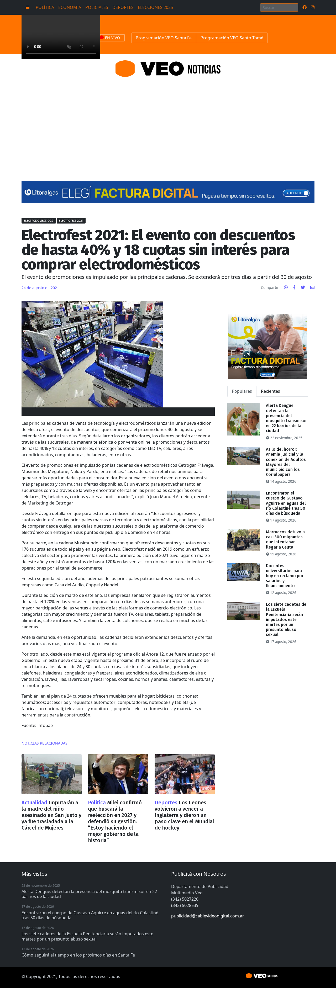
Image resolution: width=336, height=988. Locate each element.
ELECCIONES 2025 (155, 7)
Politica (97, 802)
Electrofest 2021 (71, 220)
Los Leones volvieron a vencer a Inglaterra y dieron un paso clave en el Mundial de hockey (184, 815)
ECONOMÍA (69, 7)
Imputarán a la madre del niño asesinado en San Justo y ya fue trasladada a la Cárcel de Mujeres (51, 815)
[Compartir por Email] (312, 287)
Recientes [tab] (270, 391)
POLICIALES (96, 7)
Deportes (167, 802)
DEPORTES (123, 7)
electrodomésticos (39, 220)
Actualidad (35, 802)
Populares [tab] (242, 391)
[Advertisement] (168, 122)
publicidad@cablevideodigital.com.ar (207, 916)
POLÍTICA (45, 7)
